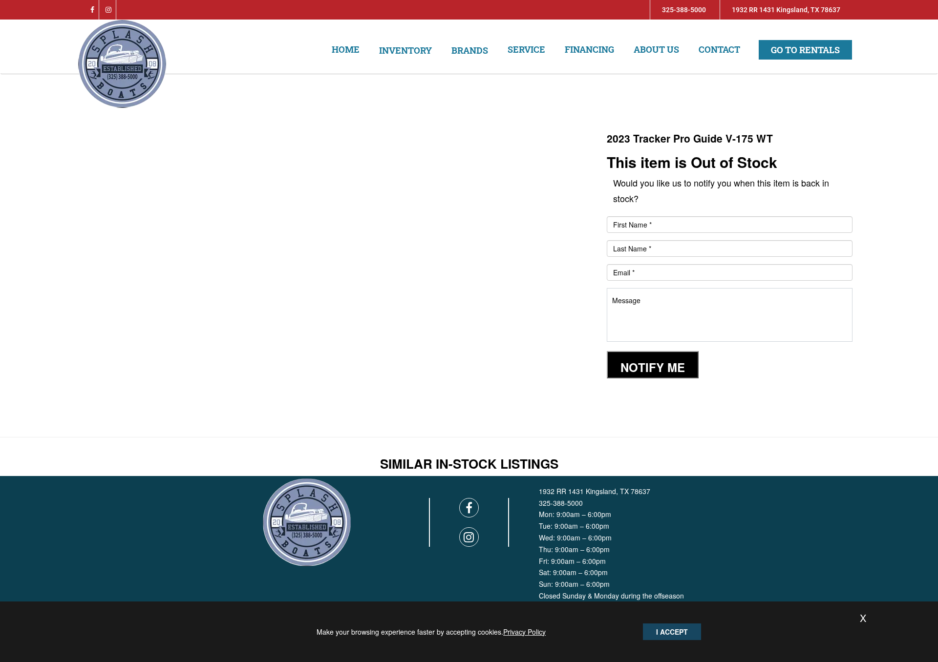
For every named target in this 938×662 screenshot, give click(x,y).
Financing (589, 49)
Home (346, 49)
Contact (719, 49)
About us (656, 49)
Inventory (405, 50)
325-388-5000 (684, 10)
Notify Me (652, 367)
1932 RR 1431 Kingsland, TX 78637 (786, 10)
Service (526, 49)
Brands (469, 50)
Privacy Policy (524, 632)
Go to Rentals (805, 50)
